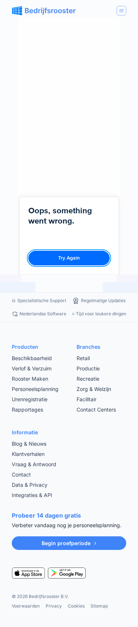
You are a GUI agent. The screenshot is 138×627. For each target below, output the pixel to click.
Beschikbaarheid (32, 358)
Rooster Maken (30, 379)
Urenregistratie (29, 399)
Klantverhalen (28, 454)
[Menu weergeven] (121, 10)
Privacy (54, 606)
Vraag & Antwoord (34, 464)
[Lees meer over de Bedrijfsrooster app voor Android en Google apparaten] (67, 573)
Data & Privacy (29, 485)
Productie (88, 368)
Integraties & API (32, 495)
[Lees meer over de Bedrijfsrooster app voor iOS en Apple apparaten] (28, 573)
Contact (21, 474)
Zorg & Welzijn (94, 389)
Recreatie (88, 379)
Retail (83, 358)
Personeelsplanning (35, 389)
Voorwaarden (26, 606)
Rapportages (27, 409)
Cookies (76, 606)
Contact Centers (96, 409)
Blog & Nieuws (29, 444)
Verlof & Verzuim (32, 368)
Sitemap (99, 606)
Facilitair (86, 399)
